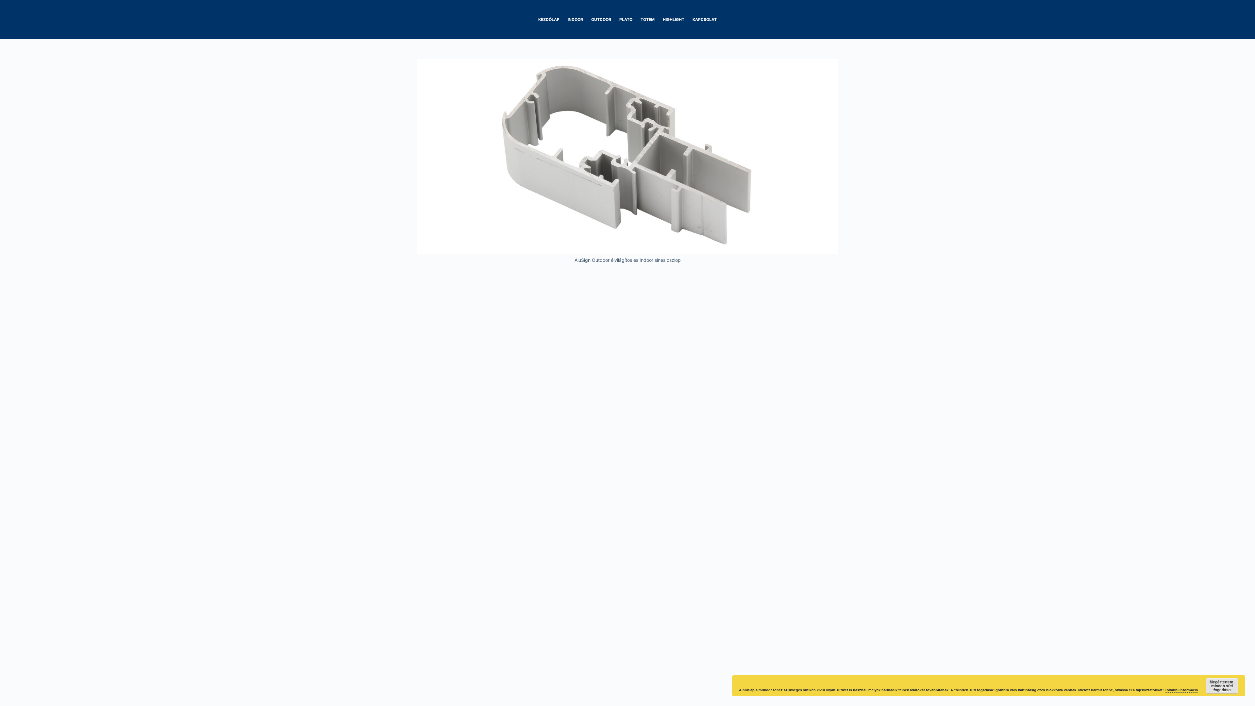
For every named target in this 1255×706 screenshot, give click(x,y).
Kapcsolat (705, 19)
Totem (648, 19)
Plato (625, 19)
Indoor (575, 19)
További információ (1181, 689)
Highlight (673, 19)
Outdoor (601, 19)
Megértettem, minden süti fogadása (1222, 686)
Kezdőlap (549, 19)
